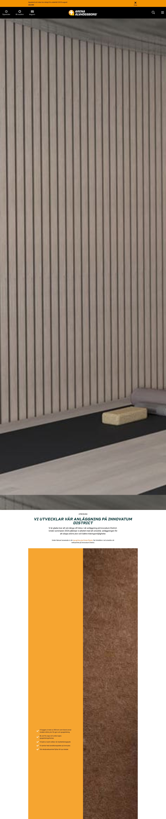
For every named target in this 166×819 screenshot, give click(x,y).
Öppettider (6, 14)
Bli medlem (20, 14)
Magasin (32, 14)
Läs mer (31, 5)
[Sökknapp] (153, 12)
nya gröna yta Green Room (83, 540)
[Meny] (162, 12)
